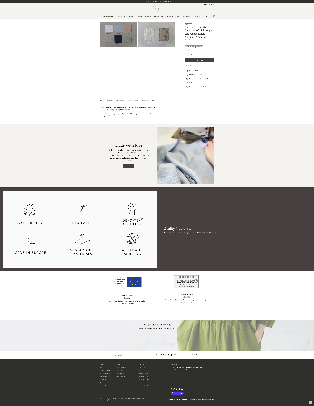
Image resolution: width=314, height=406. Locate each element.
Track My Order (143, 373)
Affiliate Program (105, 373)
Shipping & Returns (144, 380)
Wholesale (103, 383)
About (101, 367)
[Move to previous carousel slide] (209, 314)
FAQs (140, 370)
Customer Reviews (105, 370)
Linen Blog (103, 380)
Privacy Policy (142, 383)
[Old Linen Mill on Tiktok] (211, 4)
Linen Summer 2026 (122, 367)
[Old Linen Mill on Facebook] (205, 4)
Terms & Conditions (144, 386)
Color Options (104, 386)
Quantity (187, 51)
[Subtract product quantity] (186, 54)
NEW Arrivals (120, 373)
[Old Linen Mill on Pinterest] (209, 4)
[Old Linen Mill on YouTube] (213, 4)
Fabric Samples (120, 377)
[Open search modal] (100, 16)
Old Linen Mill (112, 398)
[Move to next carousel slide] (212, 314)
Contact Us (142, 367)
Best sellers (119, 370)
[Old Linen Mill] (157, 9)
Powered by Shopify (104, 400)
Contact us (206, 87)
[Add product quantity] (191, 54)
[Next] (210, 16)
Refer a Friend (104, 377)
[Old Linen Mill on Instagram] (207, 4)
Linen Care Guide (144, 377)
